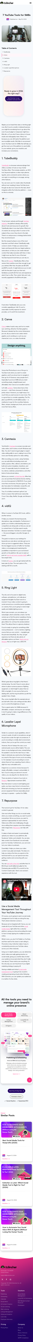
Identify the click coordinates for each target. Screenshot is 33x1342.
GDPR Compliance (23, 1338)
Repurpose (16, 828)
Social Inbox (4, 1301)
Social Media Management (21, 1295)
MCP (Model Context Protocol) (24, 1301)
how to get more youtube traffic (17, 555)
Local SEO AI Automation (25, 1298)
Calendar (3, 1299)
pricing (11, 261)
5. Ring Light (6, 64)
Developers (21, 1305)
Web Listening (5, 1309)
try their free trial (19, 476)
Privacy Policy (22, 1335)
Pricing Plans (4, 1327)
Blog (19, 1330)
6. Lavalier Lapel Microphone (11, 68)
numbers (10, 388)
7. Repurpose (6, 71)
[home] (6, 3)
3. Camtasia (6, 58)
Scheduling (4, 1296)
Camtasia (12, 446)
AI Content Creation (6, 1304)
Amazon (4, 780)
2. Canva (4, 55)
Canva (4, 326)
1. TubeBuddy (6, 52)
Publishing (4, 1294)
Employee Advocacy (6, 1319)
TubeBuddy (5, 165)
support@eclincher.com (8, 1275)
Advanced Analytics (6, 1314)
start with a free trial (13, 863)
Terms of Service (22, 1332)
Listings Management (7, 1311)
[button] (30, 3)
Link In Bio (4, 1316)
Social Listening (5, 1306)
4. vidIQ (5, 61)
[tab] (8, 1014)
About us (20, 1327)
